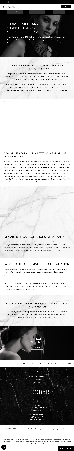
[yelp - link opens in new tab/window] (8, 1)
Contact (69, 363)
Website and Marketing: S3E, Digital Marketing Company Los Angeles (48, 429)
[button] (3, 447)
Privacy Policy (23, 429)
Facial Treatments (19, 32)
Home (9, 32)
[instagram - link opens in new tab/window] (5, 1)
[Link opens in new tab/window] (33, 402)
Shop (62, 363)
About (4, 363)
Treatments (23, 363)
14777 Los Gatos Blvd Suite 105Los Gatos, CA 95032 (37, 407)
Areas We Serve (52, 363)
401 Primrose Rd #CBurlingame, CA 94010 (37, 417)
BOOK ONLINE (66, 449)
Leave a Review (37, 379)
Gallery (40, 363)
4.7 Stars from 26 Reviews (37, 376)
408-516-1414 (45, 444)
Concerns (12, 363)
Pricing (32, 363)
